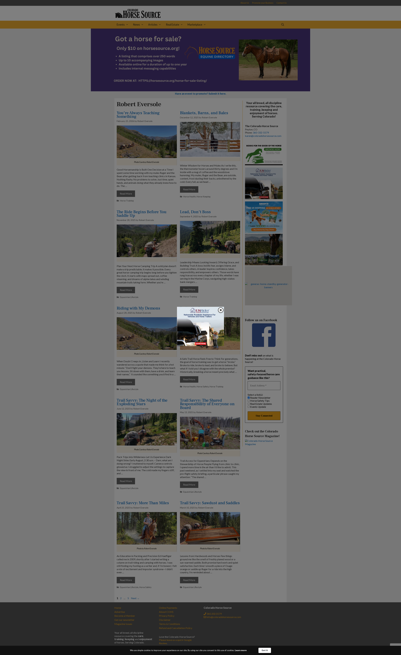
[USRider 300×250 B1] (200, 344)
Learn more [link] (241, 650)
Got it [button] (265, 650)
